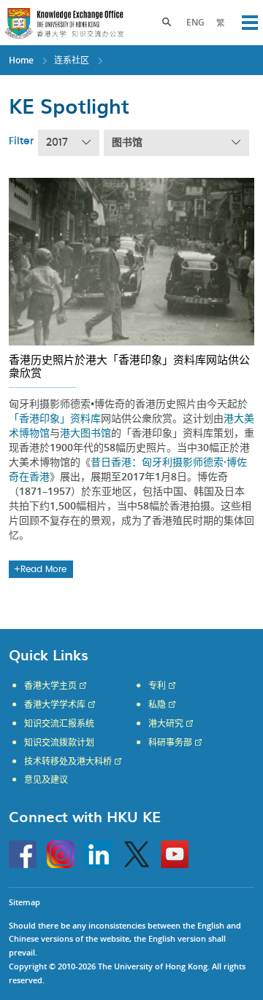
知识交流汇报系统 (59, 723)
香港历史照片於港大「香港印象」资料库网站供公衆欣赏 (129, 366)
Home (21, 60)
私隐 (157, 704)
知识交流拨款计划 (59, 742)
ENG (195, 22)
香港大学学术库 (54, 704)
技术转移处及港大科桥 (68, 761)
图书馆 (127, 143)
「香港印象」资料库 (55, 418)
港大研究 (165, 723)
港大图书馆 (85, 433)
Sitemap (24, 902)
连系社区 (71, 60)
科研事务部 (170, 742)
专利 (157, 685)
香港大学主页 (50, 685)
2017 (57, 143)
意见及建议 (46, 780)
